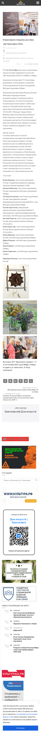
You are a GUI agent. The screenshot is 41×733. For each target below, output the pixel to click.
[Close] (38, 702)
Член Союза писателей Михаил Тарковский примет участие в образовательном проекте (24, 615)
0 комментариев (32, 64)
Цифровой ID (17, 630)
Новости (23, 58)
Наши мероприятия (13, 58)
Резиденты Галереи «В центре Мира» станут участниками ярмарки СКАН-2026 (26, 650)
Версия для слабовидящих (17, 439)
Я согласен (21, 728)
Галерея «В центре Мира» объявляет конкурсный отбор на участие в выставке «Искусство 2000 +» (18, 398)
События (6, 61)
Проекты (30, 58)
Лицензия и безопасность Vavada (25, 624)
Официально (18, 628)
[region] (20, 717)
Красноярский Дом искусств (16, 53)
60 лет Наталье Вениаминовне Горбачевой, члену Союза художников (23, 639)
